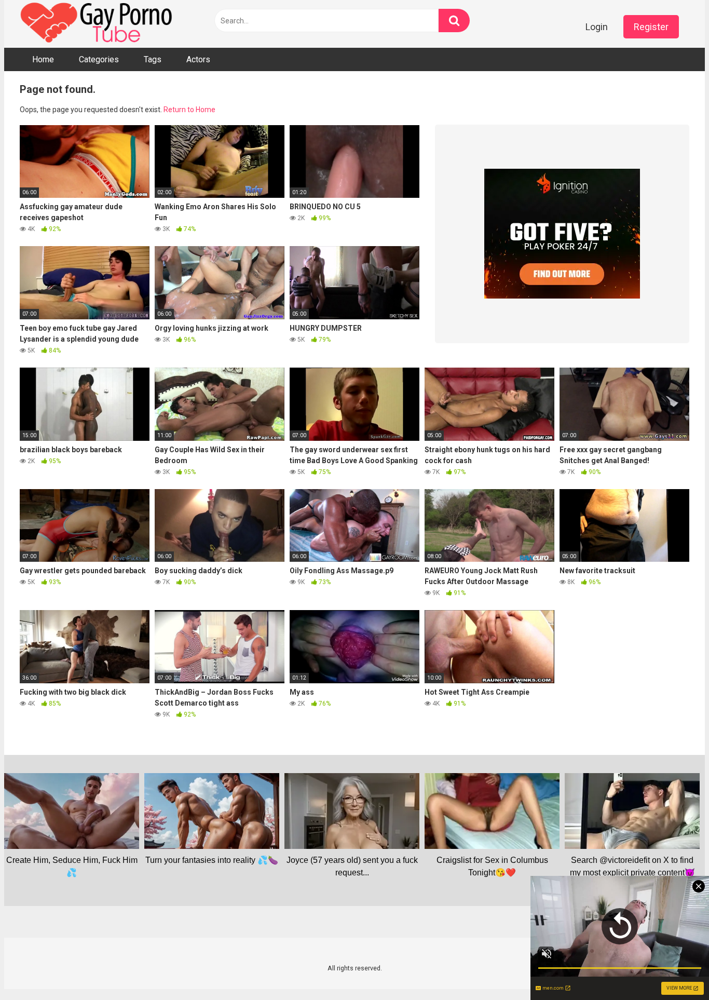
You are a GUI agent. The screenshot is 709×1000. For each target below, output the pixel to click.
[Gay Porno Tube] (97, 24)
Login (596, 26)
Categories (99, 59)
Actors (198, 59)
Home (43, 59)
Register (651, 26)
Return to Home (189, 109)
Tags (152, 59)
